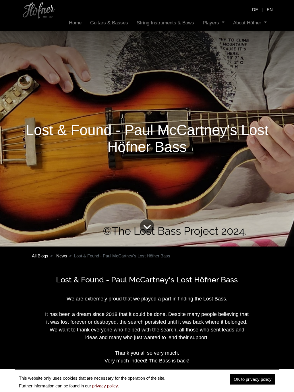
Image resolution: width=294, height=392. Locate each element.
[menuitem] (75, 23)
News (61, 255)
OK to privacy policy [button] (253, 379)
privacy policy (105, 385)
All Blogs (40, 255)
